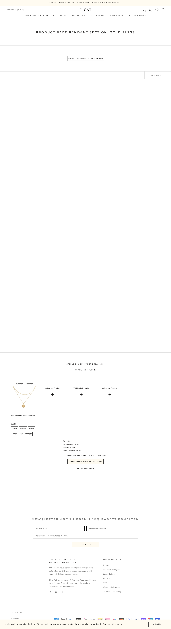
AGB (105, 583)
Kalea (31, 428)
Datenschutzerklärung (112, 591)
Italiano (15, 612)
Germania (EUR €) (15, 10)
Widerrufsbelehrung (111, 587)
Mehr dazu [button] (117, 624)
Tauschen (19, 383)
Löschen (29, 383)
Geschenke (117, 15)
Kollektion (98, 15)
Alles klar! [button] (157, 624)
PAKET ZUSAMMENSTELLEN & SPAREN (85, 58)
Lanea (14, 433)
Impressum (107, 578)
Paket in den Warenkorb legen (85, 461)
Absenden (85, 545)
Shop (63, 15)
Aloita (14, 428)
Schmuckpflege (109, 574)
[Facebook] (50, 592)
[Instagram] (56, 592)
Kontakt (106, 565)
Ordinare (157, 75)
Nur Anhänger (26, 433)
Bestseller (78, 15)
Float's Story (137, 15)
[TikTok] (62, 592)
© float (15, 618)
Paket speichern (85, 468)
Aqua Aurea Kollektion (39, 15)
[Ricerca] (150, 9)
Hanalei (23, 428)
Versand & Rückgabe (111, 569)
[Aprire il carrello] (163, 9)
